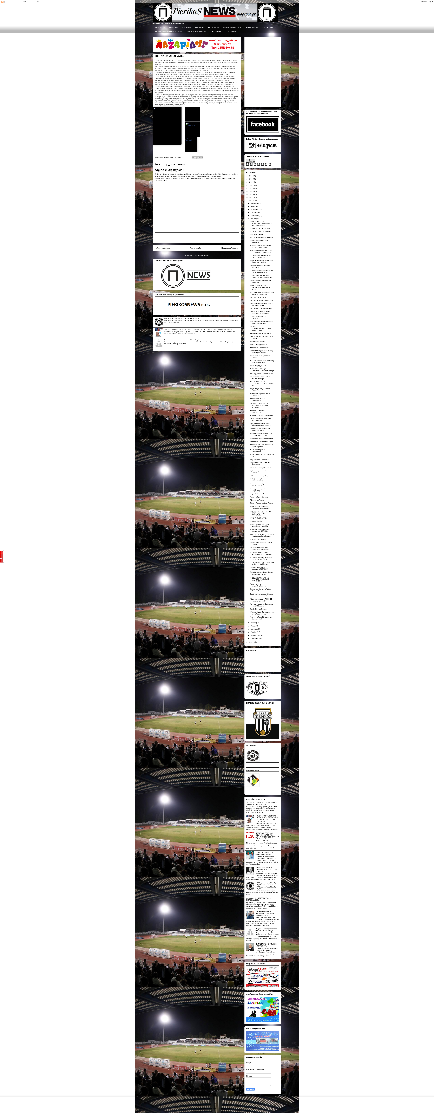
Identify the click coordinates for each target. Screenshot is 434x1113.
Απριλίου (254, 629)
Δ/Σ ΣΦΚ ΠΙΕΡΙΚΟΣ (269, 27)
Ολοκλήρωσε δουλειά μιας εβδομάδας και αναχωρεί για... (261, 276)
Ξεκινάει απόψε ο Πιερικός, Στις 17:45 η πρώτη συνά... (261, 434)
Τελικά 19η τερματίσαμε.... (259, 344)
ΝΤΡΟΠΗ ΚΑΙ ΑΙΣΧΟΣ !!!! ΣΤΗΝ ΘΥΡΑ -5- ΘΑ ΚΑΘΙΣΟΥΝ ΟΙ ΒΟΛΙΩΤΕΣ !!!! (262, 803)
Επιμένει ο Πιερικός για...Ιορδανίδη (257, 485)
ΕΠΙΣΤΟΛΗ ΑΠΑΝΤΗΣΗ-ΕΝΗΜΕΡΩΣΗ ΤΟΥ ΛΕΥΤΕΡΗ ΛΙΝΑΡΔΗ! (266, 869)
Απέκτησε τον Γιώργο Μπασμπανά (257, 400)
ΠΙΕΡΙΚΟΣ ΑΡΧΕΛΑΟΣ (258, 297)
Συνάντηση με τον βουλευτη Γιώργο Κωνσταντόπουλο (260, 507)
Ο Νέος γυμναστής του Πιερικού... (258, 317)
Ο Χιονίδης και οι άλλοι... (259, 539)
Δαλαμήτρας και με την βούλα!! (261, 228)
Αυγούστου (255, 215)
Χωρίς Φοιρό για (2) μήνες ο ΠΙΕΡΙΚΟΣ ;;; (260, 389)
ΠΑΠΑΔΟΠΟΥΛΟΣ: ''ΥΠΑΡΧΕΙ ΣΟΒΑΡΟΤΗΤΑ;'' (266, 945)
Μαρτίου (254, 632)
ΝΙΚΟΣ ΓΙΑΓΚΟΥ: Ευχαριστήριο (261, 308)
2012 (251, 642)
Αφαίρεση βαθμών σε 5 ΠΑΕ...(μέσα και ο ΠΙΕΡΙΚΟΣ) (260, 568)
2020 (251, 179)
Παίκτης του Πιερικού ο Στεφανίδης (258, 490)
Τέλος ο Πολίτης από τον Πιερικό (261, 503)
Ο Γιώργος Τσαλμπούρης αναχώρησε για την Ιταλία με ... (262, 553)
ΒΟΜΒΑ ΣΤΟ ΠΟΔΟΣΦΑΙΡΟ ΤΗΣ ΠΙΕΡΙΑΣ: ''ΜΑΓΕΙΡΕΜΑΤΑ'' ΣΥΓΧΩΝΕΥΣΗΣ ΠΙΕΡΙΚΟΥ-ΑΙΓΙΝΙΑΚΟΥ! (198, 329)
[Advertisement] (196, 237)
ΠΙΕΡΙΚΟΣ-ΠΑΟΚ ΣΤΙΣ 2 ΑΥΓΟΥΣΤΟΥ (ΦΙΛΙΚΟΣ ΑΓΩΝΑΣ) (259, 405)
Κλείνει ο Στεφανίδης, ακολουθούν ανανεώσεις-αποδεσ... (262, 613)
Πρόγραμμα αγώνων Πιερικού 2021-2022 (168, 31)
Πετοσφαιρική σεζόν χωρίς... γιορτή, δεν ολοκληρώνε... (260, 548)
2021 (251, 176)
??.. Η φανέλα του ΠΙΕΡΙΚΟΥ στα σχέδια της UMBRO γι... (262, 563)
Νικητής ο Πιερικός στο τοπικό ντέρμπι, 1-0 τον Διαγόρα (182, 340)
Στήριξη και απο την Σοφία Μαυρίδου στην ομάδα (259, 525)
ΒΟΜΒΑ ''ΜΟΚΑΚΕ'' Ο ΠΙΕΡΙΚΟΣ (262, 415)
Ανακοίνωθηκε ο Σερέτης (259, 497)
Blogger (232, 1108)
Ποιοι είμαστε (173, 27)
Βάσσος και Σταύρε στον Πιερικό (261, 442)
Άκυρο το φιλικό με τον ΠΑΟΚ (260, 333)
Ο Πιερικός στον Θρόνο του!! (260, 231)
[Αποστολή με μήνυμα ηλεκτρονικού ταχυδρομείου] (193, 157)
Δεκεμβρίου (255, 203)
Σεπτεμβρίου (255, 212)
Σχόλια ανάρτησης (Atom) (201, 255)
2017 (251, 188)
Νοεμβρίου (255, 206)
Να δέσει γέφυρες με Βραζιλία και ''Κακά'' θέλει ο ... (261, 605)
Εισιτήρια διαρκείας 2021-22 (232, 27)
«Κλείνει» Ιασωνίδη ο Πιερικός (260, 476)
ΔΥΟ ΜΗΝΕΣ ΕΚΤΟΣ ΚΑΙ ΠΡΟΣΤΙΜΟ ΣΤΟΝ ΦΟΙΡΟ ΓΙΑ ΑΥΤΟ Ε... (262, 383)
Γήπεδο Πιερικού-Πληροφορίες (196, 31)
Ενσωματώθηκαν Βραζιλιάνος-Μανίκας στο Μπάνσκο (261, 246)
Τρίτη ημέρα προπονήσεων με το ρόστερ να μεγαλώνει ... (262, 293)
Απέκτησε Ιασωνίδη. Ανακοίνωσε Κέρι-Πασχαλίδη (261, 446)
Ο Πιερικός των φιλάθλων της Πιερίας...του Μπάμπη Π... (260, 256)
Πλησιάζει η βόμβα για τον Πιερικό (262, 300)
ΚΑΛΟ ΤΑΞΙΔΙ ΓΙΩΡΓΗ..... (259, 518)
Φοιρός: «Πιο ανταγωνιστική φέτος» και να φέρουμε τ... (260, 312)
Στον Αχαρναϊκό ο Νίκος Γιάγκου (261, 374)
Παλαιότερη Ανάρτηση (230, 248)
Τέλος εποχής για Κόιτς (258, 366)
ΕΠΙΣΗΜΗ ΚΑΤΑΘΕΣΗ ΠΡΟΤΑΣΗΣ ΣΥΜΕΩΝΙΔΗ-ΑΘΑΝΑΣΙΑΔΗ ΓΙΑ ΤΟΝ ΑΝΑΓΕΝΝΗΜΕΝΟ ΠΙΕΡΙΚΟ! (266, 914)
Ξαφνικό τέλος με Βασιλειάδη (260, 494)
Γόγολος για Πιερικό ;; (257, 500)
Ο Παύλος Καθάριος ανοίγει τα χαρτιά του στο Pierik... (261, 558)
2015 (251, 194)
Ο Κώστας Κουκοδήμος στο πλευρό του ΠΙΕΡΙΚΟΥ (260, 530)
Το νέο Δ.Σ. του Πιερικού (258, 609)
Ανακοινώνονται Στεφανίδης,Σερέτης (258, 585)
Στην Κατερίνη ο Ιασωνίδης (259, 460)
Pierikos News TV (252, 27)
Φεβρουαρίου (256, 635)
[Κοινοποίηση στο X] (197, 157)
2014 (251, 197)
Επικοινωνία (186, 27)
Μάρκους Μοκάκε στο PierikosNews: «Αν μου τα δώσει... (260, 287)
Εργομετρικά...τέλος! (257, 341)
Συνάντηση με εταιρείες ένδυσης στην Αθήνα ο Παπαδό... (261, 595)
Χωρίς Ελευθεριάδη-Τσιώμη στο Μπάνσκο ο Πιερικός (261, 261)
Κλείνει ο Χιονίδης (256, 521)
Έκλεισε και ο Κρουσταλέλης (260, 348)
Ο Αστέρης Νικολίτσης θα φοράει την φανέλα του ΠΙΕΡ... (261, 271)
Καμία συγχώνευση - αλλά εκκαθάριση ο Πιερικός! (265, 853)
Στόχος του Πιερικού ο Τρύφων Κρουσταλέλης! (261, 590)
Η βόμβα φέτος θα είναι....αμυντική (256, 480)
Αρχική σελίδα (160, 27)
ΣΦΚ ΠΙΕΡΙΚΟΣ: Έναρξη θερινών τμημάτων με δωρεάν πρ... (262, 535)
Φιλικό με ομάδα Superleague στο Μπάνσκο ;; (260, 419)
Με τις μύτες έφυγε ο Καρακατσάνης (257, 451)
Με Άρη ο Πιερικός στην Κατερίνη (262, 237)
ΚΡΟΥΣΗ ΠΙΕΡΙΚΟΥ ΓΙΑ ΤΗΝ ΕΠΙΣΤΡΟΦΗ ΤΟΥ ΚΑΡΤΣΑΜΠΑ (260, 513)
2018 (251, 185)
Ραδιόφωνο (232, 31)
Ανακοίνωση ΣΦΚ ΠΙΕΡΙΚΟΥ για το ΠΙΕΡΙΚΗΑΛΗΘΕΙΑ (258, 899)
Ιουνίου (253, 623)
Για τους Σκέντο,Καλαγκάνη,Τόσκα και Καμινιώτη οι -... (261, 328)
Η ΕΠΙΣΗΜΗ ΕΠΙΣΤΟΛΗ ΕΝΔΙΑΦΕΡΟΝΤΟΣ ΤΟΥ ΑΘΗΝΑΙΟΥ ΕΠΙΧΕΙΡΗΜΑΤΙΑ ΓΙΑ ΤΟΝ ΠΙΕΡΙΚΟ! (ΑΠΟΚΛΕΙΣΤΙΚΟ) (267, 837)
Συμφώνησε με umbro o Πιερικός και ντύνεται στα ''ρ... (261, 573)
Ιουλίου (253, 219)
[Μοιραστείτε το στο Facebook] (200, 157)
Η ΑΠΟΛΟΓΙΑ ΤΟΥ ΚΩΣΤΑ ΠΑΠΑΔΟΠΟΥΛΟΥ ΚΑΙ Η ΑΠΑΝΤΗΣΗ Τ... (259, 579)
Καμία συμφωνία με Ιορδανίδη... (261, 468)
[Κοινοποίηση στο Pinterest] (202, 157)
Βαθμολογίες (199, 27)
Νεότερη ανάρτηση (162, 248)
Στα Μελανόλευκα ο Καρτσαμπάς (262, 438)
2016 (251, 191)
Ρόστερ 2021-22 (213, 27)
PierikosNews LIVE (217, 31)
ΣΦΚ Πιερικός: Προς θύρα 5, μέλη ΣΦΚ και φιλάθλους (181, 318)
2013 (251, 200)
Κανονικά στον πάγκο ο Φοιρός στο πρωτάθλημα (261, 378)
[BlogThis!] (195, 157)
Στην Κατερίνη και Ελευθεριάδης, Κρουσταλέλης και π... (261, 322)
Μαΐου (253, 626)
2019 (251, 182)
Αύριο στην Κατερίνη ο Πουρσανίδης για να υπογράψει (262, 370)
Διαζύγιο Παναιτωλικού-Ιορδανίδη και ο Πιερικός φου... (262, 362)
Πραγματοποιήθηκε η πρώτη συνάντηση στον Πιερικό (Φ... (261, 424)
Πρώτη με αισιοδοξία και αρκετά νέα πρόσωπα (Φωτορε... (261, 304)
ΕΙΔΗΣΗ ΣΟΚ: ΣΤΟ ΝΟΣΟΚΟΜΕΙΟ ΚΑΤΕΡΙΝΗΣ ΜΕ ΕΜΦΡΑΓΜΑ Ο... (261, 223)
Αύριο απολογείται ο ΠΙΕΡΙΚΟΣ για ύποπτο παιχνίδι (261, 600)
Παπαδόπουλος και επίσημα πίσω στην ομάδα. (260, 429)
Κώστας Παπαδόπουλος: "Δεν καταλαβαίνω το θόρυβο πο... (261, 251)
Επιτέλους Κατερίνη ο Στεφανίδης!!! (257, 411)
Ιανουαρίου (255, 638)
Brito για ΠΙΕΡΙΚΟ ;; (257, 234)
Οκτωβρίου (255, 209)
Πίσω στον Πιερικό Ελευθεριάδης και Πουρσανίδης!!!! (261, 351)
